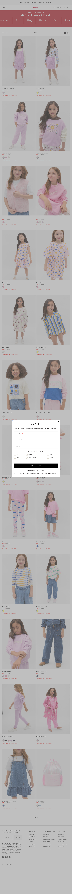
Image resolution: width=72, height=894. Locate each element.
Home (51, 457)
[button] (58, 421)
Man (51, 454)
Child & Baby (32, 457)
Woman (30, 454)
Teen (17, 457)
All (17, 454)
